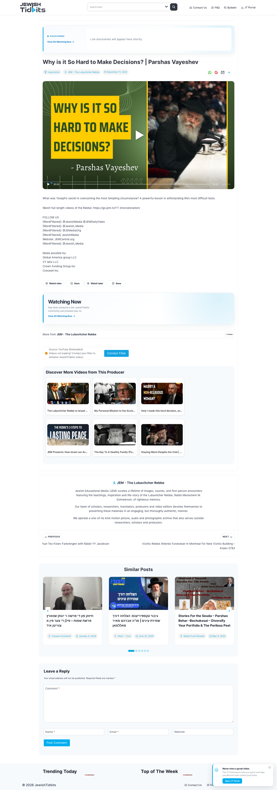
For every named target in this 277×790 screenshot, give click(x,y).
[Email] (222, 72)
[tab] (131, 651)
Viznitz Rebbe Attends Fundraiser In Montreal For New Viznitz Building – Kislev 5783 (188, 542)
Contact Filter (116, 353)
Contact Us (200, 7)
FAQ (217, 7)
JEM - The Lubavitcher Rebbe (83, 72)
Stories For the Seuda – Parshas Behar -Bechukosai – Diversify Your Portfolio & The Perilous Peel (204, 620)
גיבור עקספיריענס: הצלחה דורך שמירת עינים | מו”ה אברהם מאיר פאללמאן (136, 620)
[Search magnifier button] (173, 7)
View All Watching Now (60, 41)
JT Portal (250, 7)
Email (114, 731)
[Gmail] (215, 72)
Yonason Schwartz (61, 636)
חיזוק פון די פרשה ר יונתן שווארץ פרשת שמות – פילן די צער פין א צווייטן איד (69, 620)
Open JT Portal (232, 781)
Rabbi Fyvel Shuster (194, 636)
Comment (52, 688)
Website (179, 731)
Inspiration (54, 72)
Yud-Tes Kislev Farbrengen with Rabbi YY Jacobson (75, 540)
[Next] (229, 611)
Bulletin (232, 7)
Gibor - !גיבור (124, 636)
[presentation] (72, 593)
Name (50, 731)
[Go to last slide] (47, 611)
